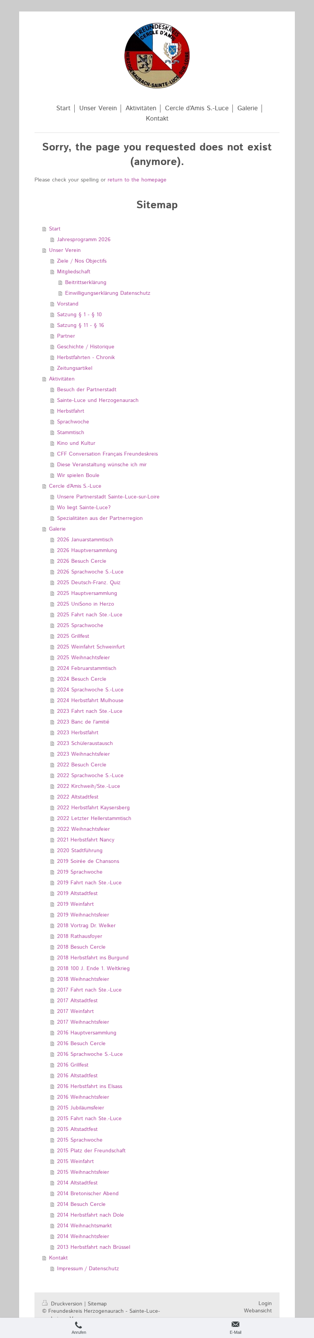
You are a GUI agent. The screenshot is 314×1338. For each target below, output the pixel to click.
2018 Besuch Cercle (81, 947)
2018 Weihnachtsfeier (83, 979)
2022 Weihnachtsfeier (83, 829)
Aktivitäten (62, 379)
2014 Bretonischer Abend (88, 1194)
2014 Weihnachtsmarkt (84, 1226)
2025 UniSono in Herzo (85, 604)
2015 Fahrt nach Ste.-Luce (89, 1118)
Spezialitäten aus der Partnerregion (100, 518)
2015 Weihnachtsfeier (83, 1172)
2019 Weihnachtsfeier (83, 915)
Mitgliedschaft (73, 272)
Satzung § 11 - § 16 (80, 325)
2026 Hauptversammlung (87, 550)
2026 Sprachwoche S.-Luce (90, 572)
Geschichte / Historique (85, 347)
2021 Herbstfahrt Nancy (85, 840)
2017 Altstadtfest (77, 1001)
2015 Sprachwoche (80, 1140)
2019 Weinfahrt (75, 904)
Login (265, 1303)
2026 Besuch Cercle (81, 561)
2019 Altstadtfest (77, 893)
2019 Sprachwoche (80, 872)
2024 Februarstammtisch (86, 668)
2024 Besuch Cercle (81, 679)
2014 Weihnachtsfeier (83, 1236)
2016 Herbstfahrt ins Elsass (89, 1086)
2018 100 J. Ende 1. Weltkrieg (93, 968)
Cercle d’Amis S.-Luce (75, 486)
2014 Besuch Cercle (81, 1204)
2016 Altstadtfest (77, 1076)
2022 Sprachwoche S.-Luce (90, 775)
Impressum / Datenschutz (88, 1269)
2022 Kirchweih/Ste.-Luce (88, 786)
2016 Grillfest (72, 1065)
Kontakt (58, 1258)
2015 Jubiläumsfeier (80, 1108)
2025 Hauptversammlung (87, 593)
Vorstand (67, 304)
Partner (66, 336)
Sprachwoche (73, 422)
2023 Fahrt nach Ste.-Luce (90, 711)
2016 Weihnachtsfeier (83, 1097)
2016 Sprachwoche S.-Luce (90, 1054)
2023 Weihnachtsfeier (83, 754)
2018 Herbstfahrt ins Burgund (93, 958)
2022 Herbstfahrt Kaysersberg (93, 808)
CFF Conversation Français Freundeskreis (107, 454)
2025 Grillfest (73, 636)
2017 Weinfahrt (75, 1011)
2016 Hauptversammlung (86, 1033)
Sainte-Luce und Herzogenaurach (98, 400)
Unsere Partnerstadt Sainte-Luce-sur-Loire (108, 497)
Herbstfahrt (70, 411)
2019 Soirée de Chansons (88, 861)
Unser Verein (65, 250)
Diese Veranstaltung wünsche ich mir (102, 465)
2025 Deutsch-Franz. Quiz (89, 582)
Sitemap (97, 1304)
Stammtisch (70, 432)
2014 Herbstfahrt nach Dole (90, 1215)
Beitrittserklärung (85, 282)
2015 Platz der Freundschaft (91, 1151)
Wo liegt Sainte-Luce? (84, 507)
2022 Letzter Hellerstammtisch (94, 818)
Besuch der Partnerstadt (86, 390)
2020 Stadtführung (80, 850)
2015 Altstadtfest (77, 1129)
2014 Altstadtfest (77, 1183)
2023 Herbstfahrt (77, 733)
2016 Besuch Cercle (81, 1043)
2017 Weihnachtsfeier (83, 1022)
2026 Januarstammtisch (85, 540)
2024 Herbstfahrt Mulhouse (90, 700)
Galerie (57, 529)
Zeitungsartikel (74, 368)
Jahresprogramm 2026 (84, 239)
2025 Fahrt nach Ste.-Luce (90, 615)
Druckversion (66, 1304)
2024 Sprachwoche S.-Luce (90, 690)
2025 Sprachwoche (80, 625)
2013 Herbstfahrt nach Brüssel (93, 1247)
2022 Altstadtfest (77, 797)
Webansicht (258, 1311)
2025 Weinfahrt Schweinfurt (91, 647)
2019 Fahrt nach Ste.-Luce (89, 883)
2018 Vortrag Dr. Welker (86, 926)
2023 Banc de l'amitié (83, 722)
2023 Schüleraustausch (85, 743)
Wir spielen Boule (78, 475)
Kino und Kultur (76, 443)
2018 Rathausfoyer (79, 936)
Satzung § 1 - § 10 (79, 315)
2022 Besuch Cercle (81, 765)
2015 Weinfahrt (75, 1161)
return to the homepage (137, 180)
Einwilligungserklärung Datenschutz (107, 293)
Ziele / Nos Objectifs (81, 261)
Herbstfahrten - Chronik (86, 357)
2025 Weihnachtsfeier (83, 658)
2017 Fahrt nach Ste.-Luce (89, 990)
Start (55, 229)
